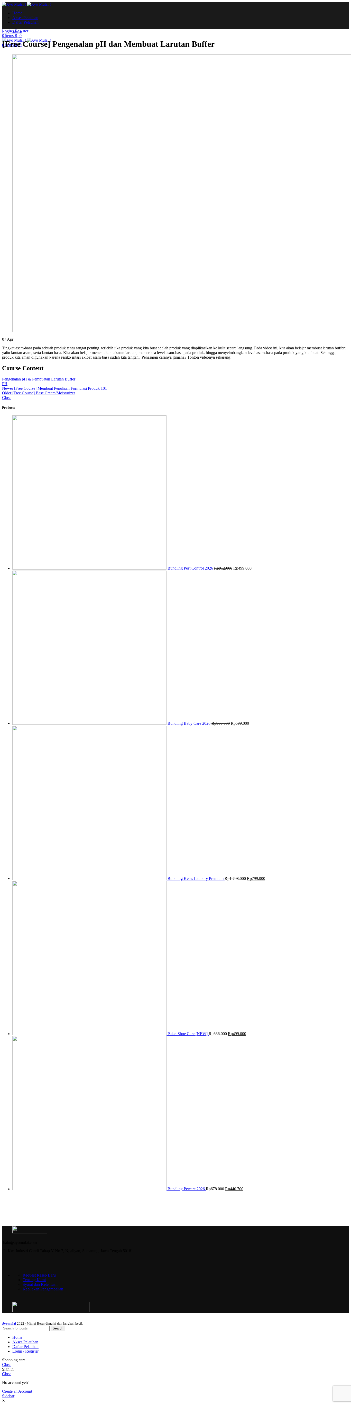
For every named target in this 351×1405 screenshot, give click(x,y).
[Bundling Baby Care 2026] (90, 723)
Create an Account (17, 1391)
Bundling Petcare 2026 (187, 1189)
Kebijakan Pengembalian (43, 1289)
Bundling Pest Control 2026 (191, 568)
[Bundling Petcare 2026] (90, 1189)
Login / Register (25, 1351)
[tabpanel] (175, 353)
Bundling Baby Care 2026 (189, 723)
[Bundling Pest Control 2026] (90, 568)
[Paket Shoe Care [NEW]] (90, 1033)
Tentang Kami (34, 1280)
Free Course (12, 31)
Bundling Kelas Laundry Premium (196, 878)
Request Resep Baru (39, 1275)
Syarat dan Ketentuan (40, 1284)
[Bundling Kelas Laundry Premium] (90, 878)
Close (6, 397)
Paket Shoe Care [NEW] (188, 1033)
